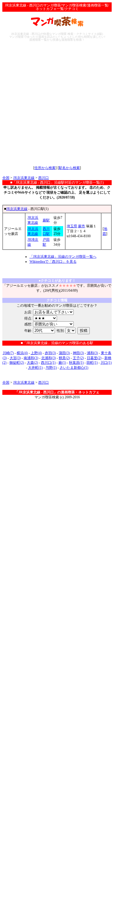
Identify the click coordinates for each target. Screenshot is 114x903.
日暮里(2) (94, 358)
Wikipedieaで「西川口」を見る (53, 262)
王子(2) (78, 358)
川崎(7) (8, 353)
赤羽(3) (50, 353)
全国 (5, 178)
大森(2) (32, 363)
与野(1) (51, 368)
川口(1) (106, 363)
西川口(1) (48, 363)
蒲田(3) (64, 353)
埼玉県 (72, 226)
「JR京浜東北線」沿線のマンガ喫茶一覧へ (63, 257)
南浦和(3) (31, 358)
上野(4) (36, 353)
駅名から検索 (69, 168)
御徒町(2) (16, 363)
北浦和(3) (48, 358)
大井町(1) (35, 368)
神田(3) (78, 353)
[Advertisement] (57, 103)
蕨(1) (62, 363)
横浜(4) (22, 353)
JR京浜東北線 (23, 178)
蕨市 (81, 226)
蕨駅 (46, 220)
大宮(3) (15, 358)
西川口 (43, 178)
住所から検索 (45, 168)
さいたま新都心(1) (74, 368)
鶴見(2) (64, 358)
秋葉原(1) (76, 363)
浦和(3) (92, 353)
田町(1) (92, 363)
